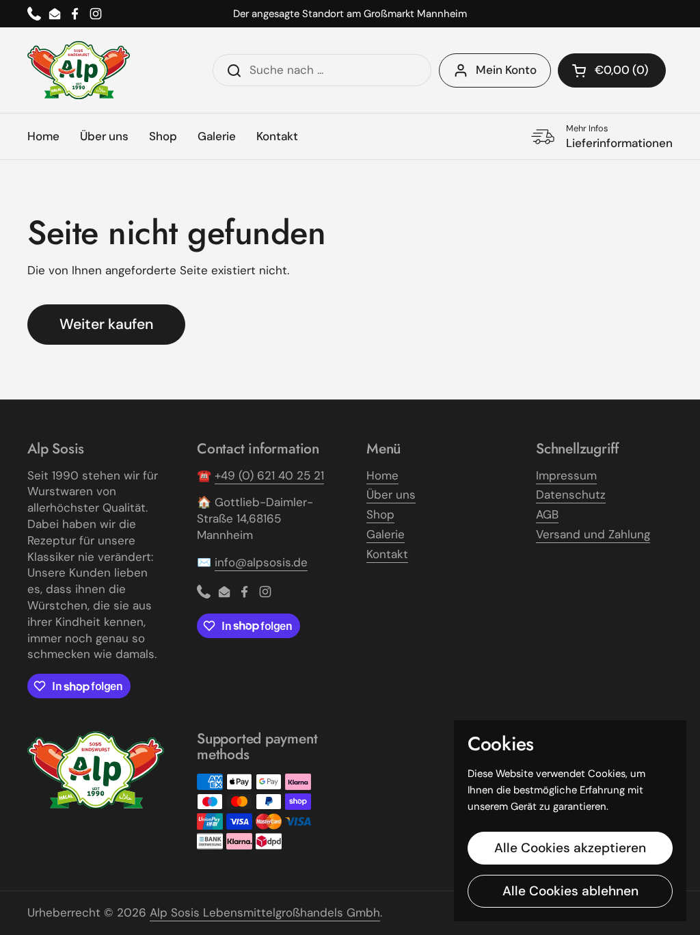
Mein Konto (506, 69)
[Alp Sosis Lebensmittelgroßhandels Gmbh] (78, 70)
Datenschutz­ (571, 494)
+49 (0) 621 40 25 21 (269, 475)
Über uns (391, 494)
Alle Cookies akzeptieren (570, 847)
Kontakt (387, 554)
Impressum (566, 475)
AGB (547, 514)
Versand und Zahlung (593, 534)
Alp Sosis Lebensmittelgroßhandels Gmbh (265, 912)
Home (382, 475)
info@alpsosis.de (261, 562)
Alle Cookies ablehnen (570, 890)
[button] (612, 70)
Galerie (385, 534)
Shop (380, 514)
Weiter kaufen (106, 324)
